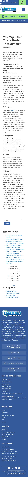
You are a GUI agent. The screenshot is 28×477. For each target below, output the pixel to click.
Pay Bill (4, 422)
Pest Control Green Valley (10, 454)
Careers (15, 2)
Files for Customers (8, 415)
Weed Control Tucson (12, 297)
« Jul (13, 285)
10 (8, 276)
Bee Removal (5, 384)
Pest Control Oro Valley (9, 451)
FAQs (3, 419)
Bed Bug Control (7, 382)
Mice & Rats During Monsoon (14, 239)
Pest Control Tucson (12, 291)
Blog (3, 417)
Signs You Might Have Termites (15, 249)
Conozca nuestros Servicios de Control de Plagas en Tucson (14, 398)
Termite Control (7, 379)
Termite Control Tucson (13, 293)
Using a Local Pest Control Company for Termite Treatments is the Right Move (14, 253)
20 (13, 278)
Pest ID (3, 410)
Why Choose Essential (8, 432)
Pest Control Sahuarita (9, 456)
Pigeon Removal (6, 386)
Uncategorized (10, 295)
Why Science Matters (8, 434)
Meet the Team (6, 436)
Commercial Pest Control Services (12, 393)
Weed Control (6, 391)
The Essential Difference (9, 460)
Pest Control (6, 447)
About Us (4, 430)
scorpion (12, 110)
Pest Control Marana (8, 449)
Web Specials (5, 412)
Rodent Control (7, 388)
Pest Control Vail (7, 458)
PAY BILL (22, 2)
